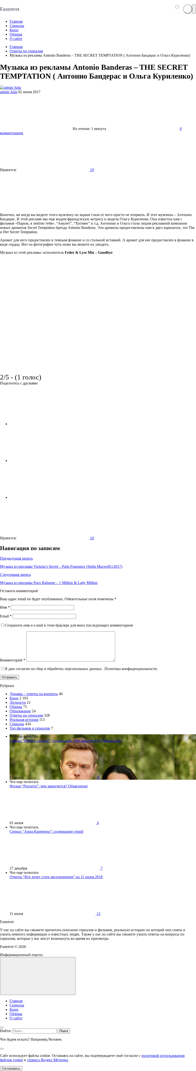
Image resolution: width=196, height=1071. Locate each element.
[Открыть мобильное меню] (194, 9)
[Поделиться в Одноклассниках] (45, 497)
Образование (20, 711)
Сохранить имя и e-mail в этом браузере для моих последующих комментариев (69, 625)
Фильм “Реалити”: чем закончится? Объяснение (49, 786)
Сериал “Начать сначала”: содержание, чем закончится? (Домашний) (65, 741)
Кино (14, 698)
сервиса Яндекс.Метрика (47, 1060)
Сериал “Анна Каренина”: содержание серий (46, 831)
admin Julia (8, 92)
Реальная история (24, 720)
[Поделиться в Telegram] (45, 461)
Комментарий (12, 660)
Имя (5, 607)
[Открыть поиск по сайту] (187, 9)
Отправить (9, 677)
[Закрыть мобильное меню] (2, 1027)
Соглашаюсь (11, 1068)
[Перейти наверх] (38, 976)
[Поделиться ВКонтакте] (45, 424)
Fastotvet (9, 9)
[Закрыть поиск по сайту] (2, 1048)
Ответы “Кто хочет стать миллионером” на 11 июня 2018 (56, 877)
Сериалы (17, 724)
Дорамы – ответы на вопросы (34, 694)
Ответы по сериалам (26, 715)
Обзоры (16, 707)
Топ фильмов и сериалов (30, 728)
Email (6, 616)
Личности (18, 702)
